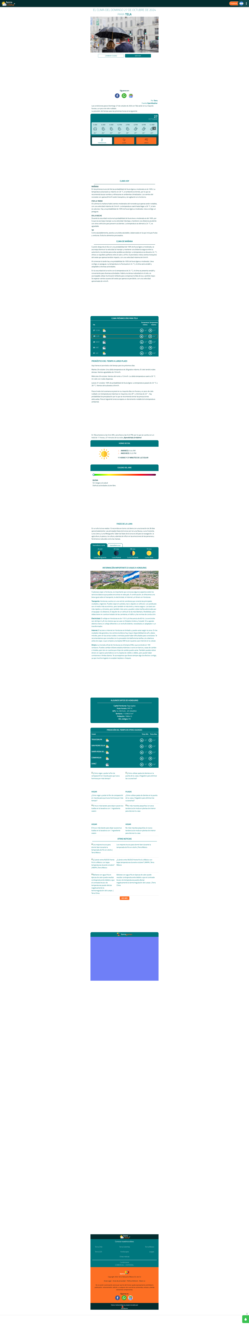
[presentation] (154, 128)
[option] (102, 141)
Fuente (149, 103)
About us (142, 1281)
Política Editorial (132, 1281)
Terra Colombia (124, 1246)
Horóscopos (124, 1251)
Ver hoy (138, 56)
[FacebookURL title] (117, 95)
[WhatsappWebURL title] (124, 95)
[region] (124, 74)
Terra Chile (98, 1246)
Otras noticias (124, 1256)
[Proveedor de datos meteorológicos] (124, 1307)
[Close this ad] (247, 1314)
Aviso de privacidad (119, 1281)
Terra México (149, 1246)
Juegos (151, 1251)
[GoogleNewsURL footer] (130, 1297)
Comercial (119, 1265)
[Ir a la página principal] (8, 3)
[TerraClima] (241, 3)
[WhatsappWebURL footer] (124, 1297)
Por (154, 100)
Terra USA (98, 1251)
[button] (25, 83)
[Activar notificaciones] (237, 1319)
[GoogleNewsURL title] (130, 95)
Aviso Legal (107, 1281)
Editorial (130, 1265)
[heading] (124, 898)
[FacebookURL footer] (117, 1297)
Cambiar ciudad (111, 56)
